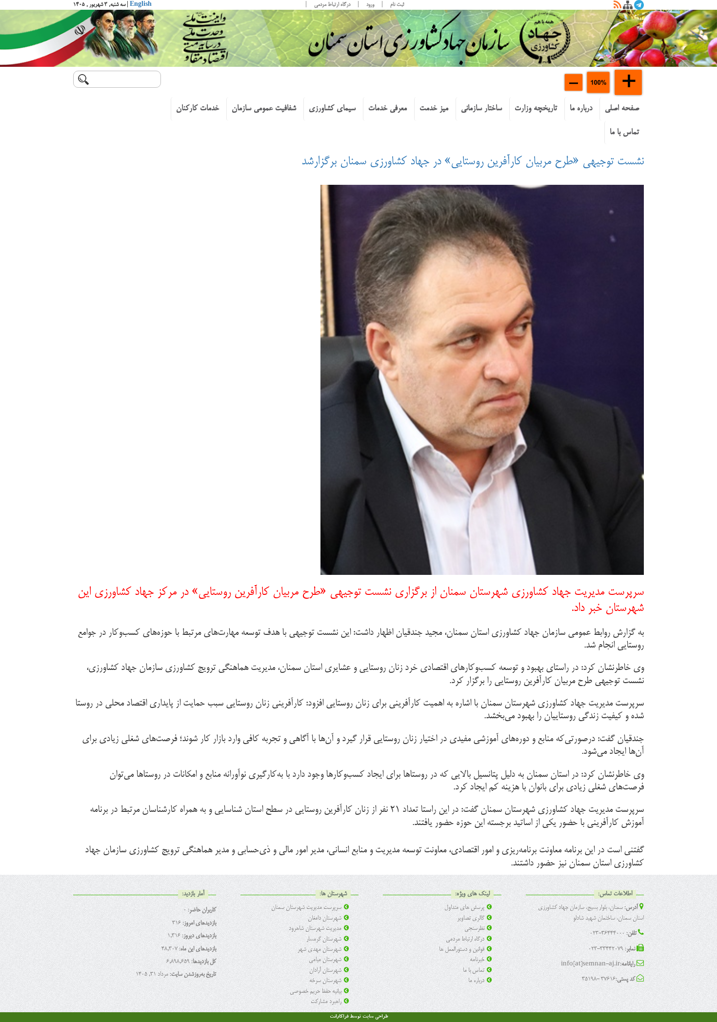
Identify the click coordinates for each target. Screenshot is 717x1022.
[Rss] (617, 7)
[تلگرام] (639, 7)
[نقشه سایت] (628, 7)
